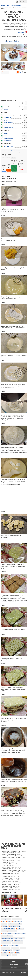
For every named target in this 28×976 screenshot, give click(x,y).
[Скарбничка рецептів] (17, 2)
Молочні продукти (17, 921)
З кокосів (5, 952)
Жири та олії (21, 928)
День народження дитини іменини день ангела (13, 938)
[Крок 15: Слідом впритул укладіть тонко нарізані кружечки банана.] (14, 646)
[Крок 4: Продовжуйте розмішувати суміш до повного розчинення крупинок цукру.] (14, 285)
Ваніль (17, 952)
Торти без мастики (18, 943)
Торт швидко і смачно (20, 933)
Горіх (20, 923)
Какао (15, 955)
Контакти (14, 967)
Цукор (11, 952)
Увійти (24, 1)
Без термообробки (12, 931)
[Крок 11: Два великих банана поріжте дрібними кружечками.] (14, 524)
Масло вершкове (7, 955)
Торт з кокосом (6, 947)
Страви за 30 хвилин (7, 935)
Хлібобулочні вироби (15, 926)
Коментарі (12, 36)
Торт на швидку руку (7, 933)
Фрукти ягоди (13, 923)
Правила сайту (14, 964)
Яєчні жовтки (16, 947)
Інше (4, 931)
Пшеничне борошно (7, 950)
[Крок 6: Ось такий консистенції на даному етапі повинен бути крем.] (14, 343)
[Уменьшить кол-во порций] (26, 104)
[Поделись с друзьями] (26, 964)
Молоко (23, 947)
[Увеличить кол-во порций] (26, 102)
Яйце (9, 921)
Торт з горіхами (14, 945)
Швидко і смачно (7, 919)
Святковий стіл (17, 919)
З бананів (17, 950)
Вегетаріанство (19, 940)
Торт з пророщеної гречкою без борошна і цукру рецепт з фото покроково (12, 910)
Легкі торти (5, 945)
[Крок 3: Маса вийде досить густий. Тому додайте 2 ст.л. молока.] (14, 256)
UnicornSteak (20, 32)
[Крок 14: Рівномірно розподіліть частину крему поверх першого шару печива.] (14, 617)
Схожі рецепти (4, 36)
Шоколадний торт (6, 943)
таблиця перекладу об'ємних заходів (11, 150)
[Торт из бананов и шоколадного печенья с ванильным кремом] (14, 52)
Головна (14, 961)
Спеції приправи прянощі (9, 928)
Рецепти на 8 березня (7, 940)
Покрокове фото (22, 36)
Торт (3, 921)
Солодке (5, 926)
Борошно (5, 923)
